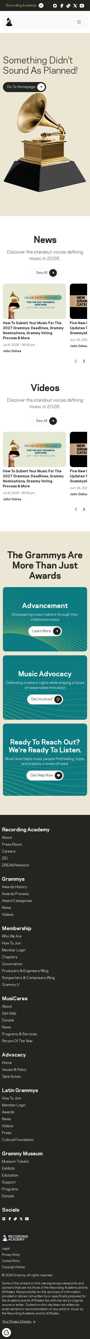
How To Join (11, 943)
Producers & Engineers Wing (25, 971)
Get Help (9, 1013)
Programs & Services (19, 1034)
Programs (10, 1189)
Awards (8, 1112)
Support (9, 1182)
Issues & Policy (14, 1070)
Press (7, 1133)
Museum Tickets (15, 1161)
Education (10, 1175)
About (7, 837)
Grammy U (10, 985)
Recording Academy (21, 5)
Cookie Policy (11, 1261)
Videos (7, 915)
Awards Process (15, 894)
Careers (9, 851)
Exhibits (8, 1168)
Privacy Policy (11, 1254)
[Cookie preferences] (6, 1332)
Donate (8, 1020)
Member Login (13, 950)
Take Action (11, 1076)
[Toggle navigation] (79, 22)
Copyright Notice (13, 1267)
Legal (6, 1248)
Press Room (12, 844)
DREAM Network (15, 865)
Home (7, 1063)
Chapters (10, 957)
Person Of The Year (17, 1041)
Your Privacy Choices (17, 1321)
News (6, 908)
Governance (12, 964)
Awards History (14, 887)
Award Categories (17, 901)
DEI (5, 858)
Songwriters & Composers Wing (28, 978)
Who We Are (12, 936)
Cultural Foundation (18, 1140)
